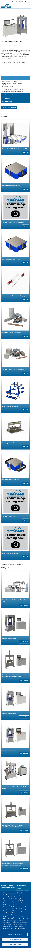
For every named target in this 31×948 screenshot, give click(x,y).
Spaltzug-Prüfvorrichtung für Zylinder (11, 332)
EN (16, 1)
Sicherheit (7, 98)
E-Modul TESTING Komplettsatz (10, 406)
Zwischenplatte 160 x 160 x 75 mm (11, 259)
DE (20, 1)
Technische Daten (9, 78)
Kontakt (6, 1)
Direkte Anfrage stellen (9, 107)
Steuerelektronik (9, 95)
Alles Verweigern (15, 939)
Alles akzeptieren (15, 944)
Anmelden (12, 1)
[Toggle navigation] (28, 6)
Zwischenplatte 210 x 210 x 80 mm (11, 185)
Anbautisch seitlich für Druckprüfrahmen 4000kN (14, 148)
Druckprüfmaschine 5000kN (9, 638)
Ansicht (25, 152)
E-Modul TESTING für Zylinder (10, 553)
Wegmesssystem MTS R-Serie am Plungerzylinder (15, 295)
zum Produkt (24, 605)
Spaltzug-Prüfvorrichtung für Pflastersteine (13, 222)
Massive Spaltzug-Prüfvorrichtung (11, 443)
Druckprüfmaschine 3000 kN (9, 713)
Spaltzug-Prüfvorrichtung (8, 516)
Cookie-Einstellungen (15, 934)
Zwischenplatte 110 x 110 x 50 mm (10, 479)
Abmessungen (8, 101)
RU (23, 1)
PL (26, 1)
